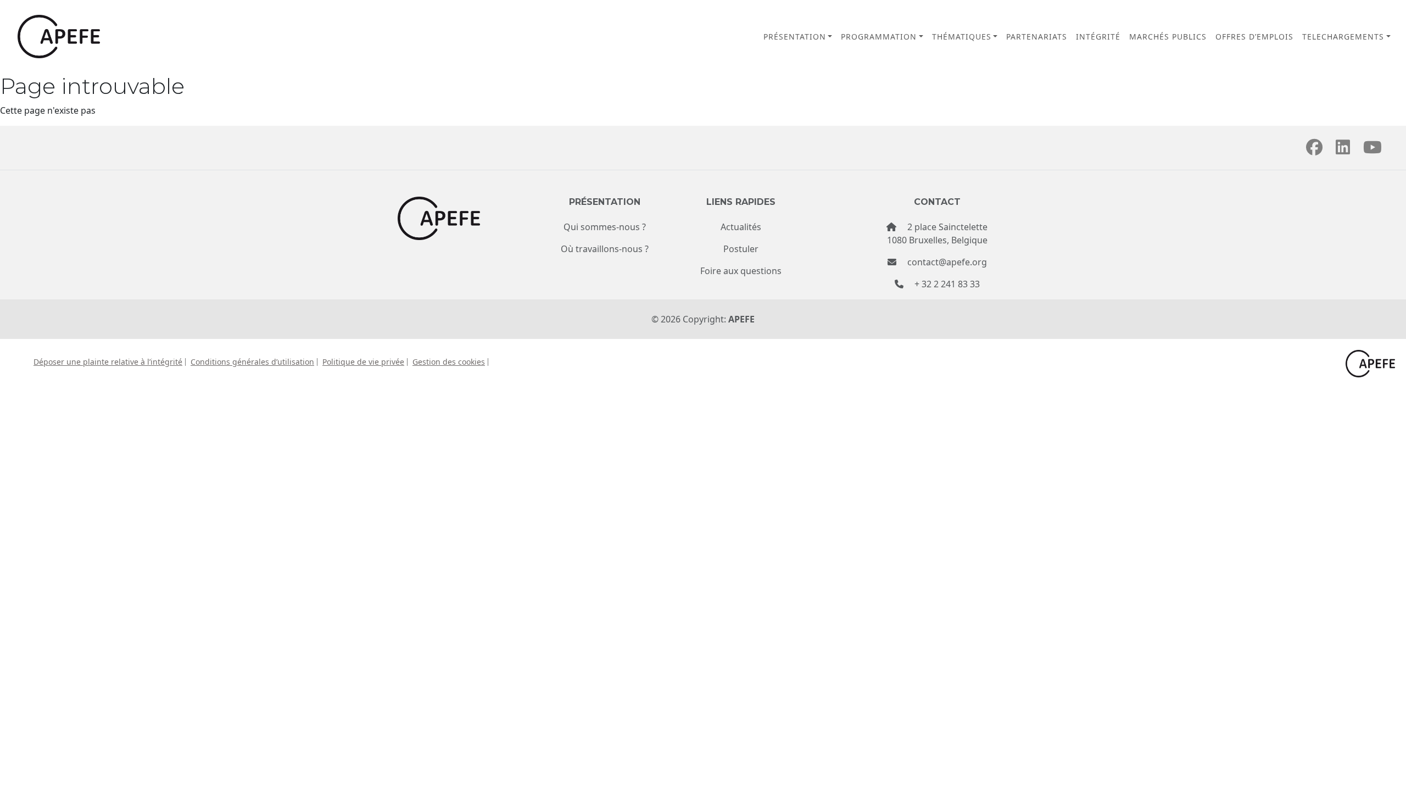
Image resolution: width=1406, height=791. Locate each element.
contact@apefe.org (947, 262)
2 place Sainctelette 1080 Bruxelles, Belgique (937, 233)
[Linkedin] (1343, 150)
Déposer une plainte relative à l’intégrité (108, 362)
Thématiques (961, 36)
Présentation (794, 36)
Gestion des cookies (448, 362)
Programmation (879, 36)
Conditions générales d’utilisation (252, 362)
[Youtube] (1372, 150)
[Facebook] (1314, 150)
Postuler (740, 249)
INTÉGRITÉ (1098, 36)
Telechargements (1343, 36)
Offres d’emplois (1254, 36)
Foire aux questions (741, 271)
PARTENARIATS (1036, 36)
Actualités (741, 227)
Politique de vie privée (363, 362)
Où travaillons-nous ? (605, 249)
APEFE (741, 319)
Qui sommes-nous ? (604, 227)
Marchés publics (1168, 36)
